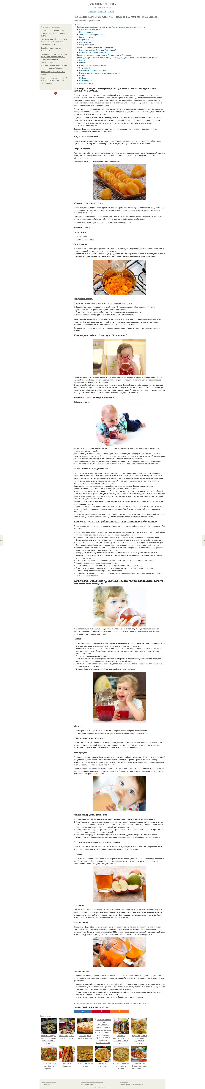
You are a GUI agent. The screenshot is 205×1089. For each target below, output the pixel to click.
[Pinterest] (101, 1011)
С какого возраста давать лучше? (92, 65)
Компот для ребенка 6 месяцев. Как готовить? (97, 50)
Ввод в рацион (85, 68)
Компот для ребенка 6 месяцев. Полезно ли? (95, 47)
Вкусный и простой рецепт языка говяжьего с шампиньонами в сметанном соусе (54, 41)
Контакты (83, 1082)
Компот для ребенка (95, 1003)
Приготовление (85, 42)
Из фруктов (83, 78)
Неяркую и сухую (86, 32)
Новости (102, 11)
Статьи (111, 11)
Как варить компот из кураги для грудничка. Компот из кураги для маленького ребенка (111, 27)
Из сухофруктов (85, 80)
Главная (92, 11)
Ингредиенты (84, 39)
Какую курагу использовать (90, 29)
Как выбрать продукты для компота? (93, 70)
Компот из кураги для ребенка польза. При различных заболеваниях (104, 55)
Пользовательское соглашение (94, 1082)
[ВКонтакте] (83, 1011)
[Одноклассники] (119, 1011)
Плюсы (82, 60)
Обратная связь (124, 1082)
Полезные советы (86, 83)
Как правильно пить (87, 45)
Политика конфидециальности (89, 1084)
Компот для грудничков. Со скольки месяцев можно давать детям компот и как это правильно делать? (117, 57)
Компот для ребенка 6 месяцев (86, 385)
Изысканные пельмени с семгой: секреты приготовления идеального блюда (55, 33)
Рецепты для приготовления (130, 1003)
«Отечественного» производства (92, 34)
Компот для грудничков (107, 1003)
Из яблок (82, 75)
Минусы (82, 62)
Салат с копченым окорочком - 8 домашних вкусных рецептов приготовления (54, 80)
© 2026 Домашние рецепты (49, 1082)
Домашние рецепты (102, 4)
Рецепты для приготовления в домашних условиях (99, 73)
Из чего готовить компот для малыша (94, 52)
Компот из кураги (86, 37)
